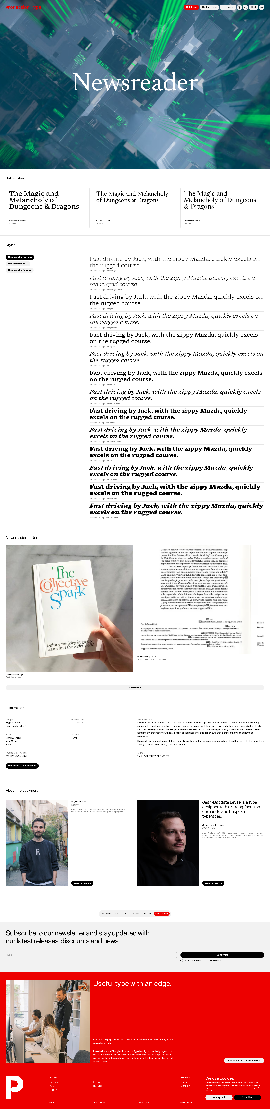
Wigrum (53, 1089)
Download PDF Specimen (22, 765)
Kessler (97, 1082)
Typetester (228, 7)
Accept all (219, 1097)
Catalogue (191, 7)
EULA (51, 1102)
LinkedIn (185, 1085)
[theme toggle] (239, 7)
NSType (97, 1085)
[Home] (23, 7)
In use (125, 913)
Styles (117, 913)
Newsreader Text (18, 263)
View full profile (82, 883)
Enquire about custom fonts (244, 1060)
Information (135, 913)
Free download (161, 913)
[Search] (245, 7)
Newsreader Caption (20, 257)
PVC (51, 1085)
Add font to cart (121, 660)
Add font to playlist (119, 667)
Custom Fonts (209, 7)
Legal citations (187, 1102)
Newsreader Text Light (15, 675)
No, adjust (247, 1097)
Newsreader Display (19, 270)
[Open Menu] (261, 7)
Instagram (186, 1082)
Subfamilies (107, 913)
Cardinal (54, 1082)
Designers (147, 913)
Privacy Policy (143, 1102)
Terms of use (99, 1102)
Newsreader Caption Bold (147, 657)
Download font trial (119, 664)
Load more (135, 687)
